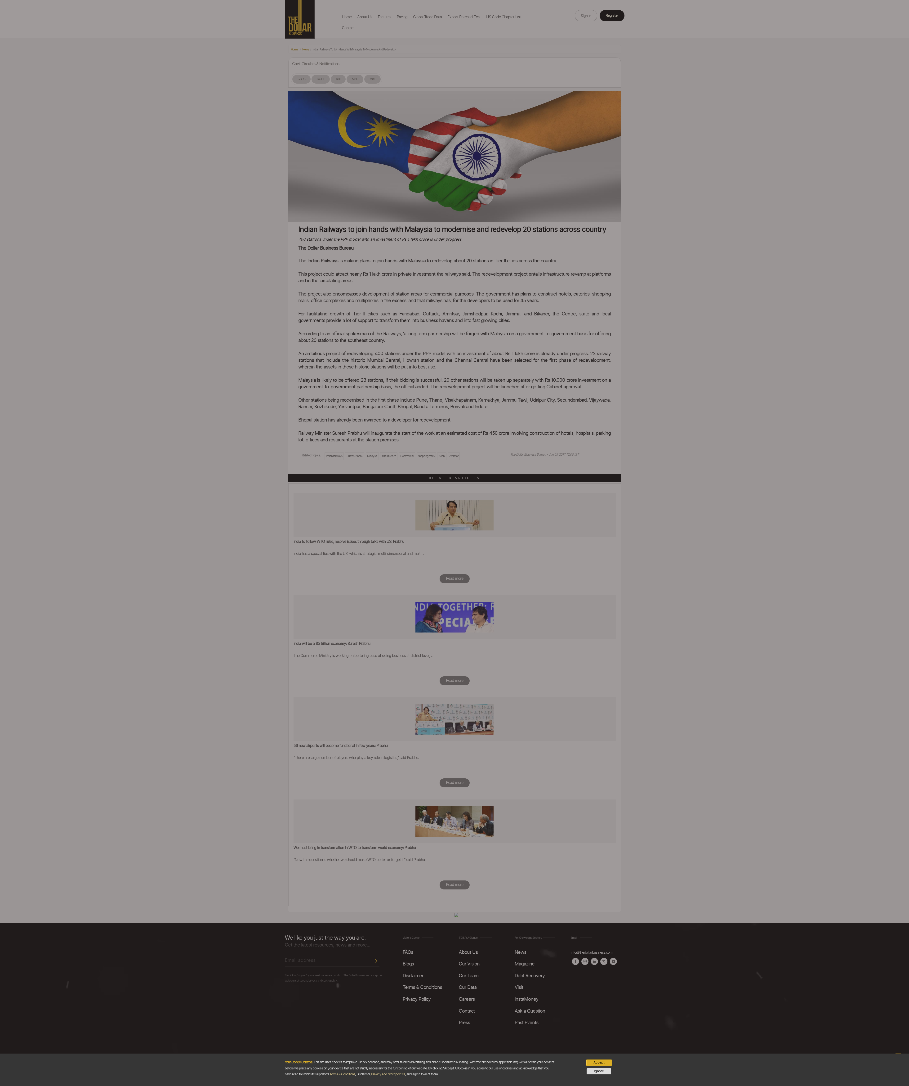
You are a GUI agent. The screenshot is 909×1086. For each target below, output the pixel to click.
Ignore (599, 1071)
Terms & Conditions (342, 1074)
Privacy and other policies (388, 1074)
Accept (599, 1062)
